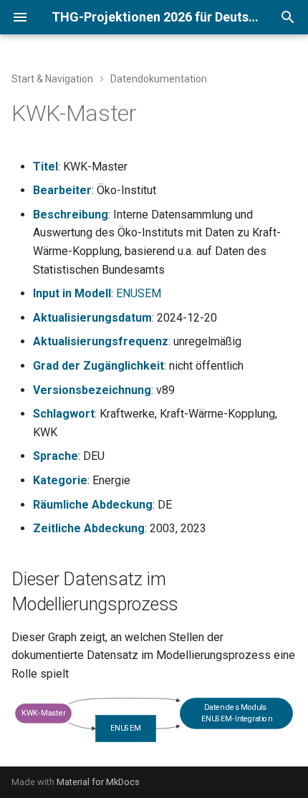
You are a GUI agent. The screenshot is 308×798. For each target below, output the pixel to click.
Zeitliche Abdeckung (89, 528)
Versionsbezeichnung (92, 390)
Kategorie (60, 480)
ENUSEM (138, 293)
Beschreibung (70, 214)
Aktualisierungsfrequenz (100, 341)
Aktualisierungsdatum (92, 318)
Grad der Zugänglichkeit (98, 365)
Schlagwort (64, 413)
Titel (45, 166)
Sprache (55, 456)
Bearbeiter (62, 190)
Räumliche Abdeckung (93, 504)
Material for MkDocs (98, 782)
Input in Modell (72, 293)
